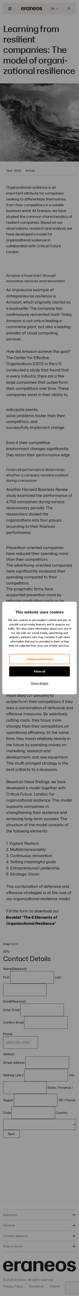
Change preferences (39, 659)
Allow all (39, 671)
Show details (39, 683)
